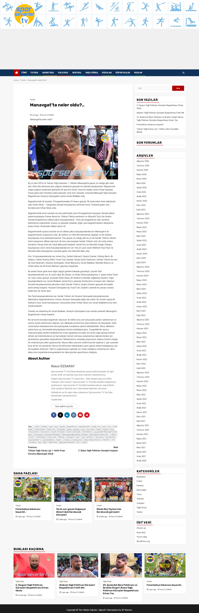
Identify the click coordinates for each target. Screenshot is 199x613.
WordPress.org (143, 541)
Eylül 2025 (141, 209)
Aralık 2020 (141, 460)
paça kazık (52, 437)
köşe (112, 429)
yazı (78, 442)
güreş (69, 429)
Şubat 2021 (142, 452)
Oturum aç (141, 528)
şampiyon (70, 437)
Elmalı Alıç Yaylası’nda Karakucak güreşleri (109, 510)
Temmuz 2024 (143, 271)
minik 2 (31, 437)
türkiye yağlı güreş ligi (92, 440)
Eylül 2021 (141, 421)
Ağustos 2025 (143, 214)
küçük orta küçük (73, 432)
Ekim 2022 (141, 364)
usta (113, 440)
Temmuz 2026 (143, 165)
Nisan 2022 (141, 390)
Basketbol (48, 73)
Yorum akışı (142, 537)
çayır (104, 426)
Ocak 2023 (141, 350)
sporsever (100, 437)
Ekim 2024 (141, 258)
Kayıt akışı (141, 532)
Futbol (34, 73)
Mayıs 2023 (142, 333)
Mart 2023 (141, 342)
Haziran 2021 (142, 434)
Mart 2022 (141, 394)
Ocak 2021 (141, 456)
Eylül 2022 (141, 368)
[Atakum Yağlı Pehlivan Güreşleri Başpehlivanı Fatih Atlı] (77, 565)
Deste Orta (51, 429)
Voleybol (63, 73)
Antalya (44, 426)
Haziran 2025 (142, 223)
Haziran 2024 (142, 275)
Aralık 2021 (141, 408)
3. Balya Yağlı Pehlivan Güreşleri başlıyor (98, 449)
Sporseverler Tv (35, 440)
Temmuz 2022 (143, 377)
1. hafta (36, 426)
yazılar (84, 442)
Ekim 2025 (141, 205)
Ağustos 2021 (143, 425)
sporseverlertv (48, 440)
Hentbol (76, 73)
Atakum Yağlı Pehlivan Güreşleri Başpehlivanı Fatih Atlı (160, 113)
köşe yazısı (45, 432)
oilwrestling (40, 437)
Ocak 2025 (141, 245)
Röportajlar (123, 73)
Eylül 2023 (141, 315)
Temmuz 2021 (143, 430)
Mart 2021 (141, 447)
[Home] (16, 73)
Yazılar (138, 73)
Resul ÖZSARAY (48, 115)
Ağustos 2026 (143, 161)
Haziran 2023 (142, 328)
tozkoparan (77, 440)
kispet (98, 429)
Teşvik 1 (59, 440)
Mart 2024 (141, 289)
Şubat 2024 (142, 293)
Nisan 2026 (141, 179)
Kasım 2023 (142, 306)
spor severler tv (88, 437)
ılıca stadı (90, 429)
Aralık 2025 (141, 196)
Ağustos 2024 (143, 267)
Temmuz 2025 (143, 218)
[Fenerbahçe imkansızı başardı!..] (32, 489)
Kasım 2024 (142, 253)
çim (109, 426)
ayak (51, 426)
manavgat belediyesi (52, 434)
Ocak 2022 (141, 403)
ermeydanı (61, 429)
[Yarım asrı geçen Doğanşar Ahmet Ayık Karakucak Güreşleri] (73, 489)
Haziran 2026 (142, 170)
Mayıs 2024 (142, 280)
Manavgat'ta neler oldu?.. (100, 434)
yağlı (44, 442)
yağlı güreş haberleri (67, 442)
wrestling (32, 442)
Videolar (107, 73)
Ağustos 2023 (143, 319)
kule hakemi (87, 432)
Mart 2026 (141, 183)
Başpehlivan (71, 426)
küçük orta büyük (58, 432)
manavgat (38, 434)
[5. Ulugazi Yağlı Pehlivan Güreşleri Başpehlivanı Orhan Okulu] (34, 565)
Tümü (24, 73)
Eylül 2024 (141, 262)
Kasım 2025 (142, 201)
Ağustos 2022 (143, 372)
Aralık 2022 (141, 355)
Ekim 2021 (141, 416)
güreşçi (76, 429)
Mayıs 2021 (142, 438)
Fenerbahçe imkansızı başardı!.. (150, 124)
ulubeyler (105, 440)
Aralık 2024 (141, 249)
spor (78, 437)
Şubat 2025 (142, 240)
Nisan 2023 (141, 337)
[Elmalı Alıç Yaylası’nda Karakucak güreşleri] (114, 489)
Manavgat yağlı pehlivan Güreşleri (75, 434)
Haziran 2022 (142, 381)
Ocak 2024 (141, 298)
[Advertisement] (99, 49)
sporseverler (110, 437)
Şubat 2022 (142, 399)
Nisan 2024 (141, 284)
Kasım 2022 (142, 359)
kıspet (105, 429)
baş (56, 426)
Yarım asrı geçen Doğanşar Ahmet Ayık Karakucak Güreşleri (71, 512)
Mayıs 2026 (142, 174)
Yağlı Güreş (91, 73)
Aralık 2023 (141, 302)
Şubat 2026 (142, 187)
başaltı (62, 426)
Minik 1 (114, 434)
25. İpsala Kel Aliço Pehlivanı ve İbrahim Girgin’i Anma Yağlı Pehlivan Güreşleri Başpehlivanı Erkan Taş (121, 589)
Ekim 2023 (141, 311)
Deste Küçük (40, 429)
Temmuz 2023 (143, 324)
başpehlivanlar (84, 426)
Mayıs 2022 (142, 386)
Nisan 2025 (141, 231)
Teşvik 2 (67, 440)
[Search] (183, 72)
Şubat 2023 (142, 346)
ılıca (83, 429)
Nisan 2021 (141, 443)
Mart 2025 (141, 236)
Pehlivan (61, 437)
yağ (39, 442)
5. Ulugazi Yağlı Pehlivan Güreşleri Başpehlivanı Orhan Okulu (32, 588)
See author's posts (64, 406)
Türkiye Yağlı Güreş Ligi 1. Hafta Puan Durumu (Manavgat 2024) (46, 450)
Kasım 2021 (142, 412)
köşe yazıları (34, 432)
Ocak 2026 (141, 192)
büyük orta (96, 426)
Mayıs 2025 (142, 227)
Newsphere (112, 610)
